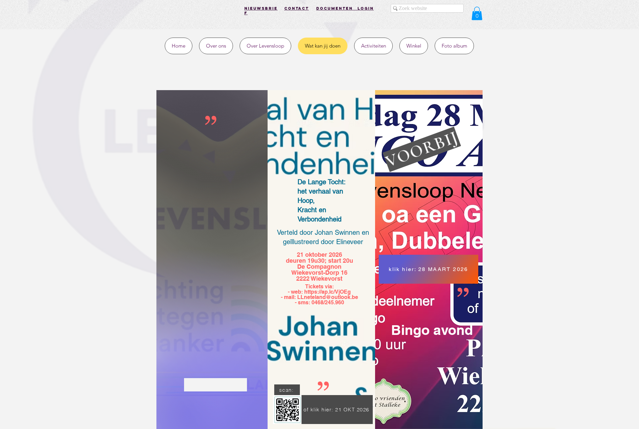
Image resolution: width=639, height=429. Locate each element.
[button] (477, 13)
